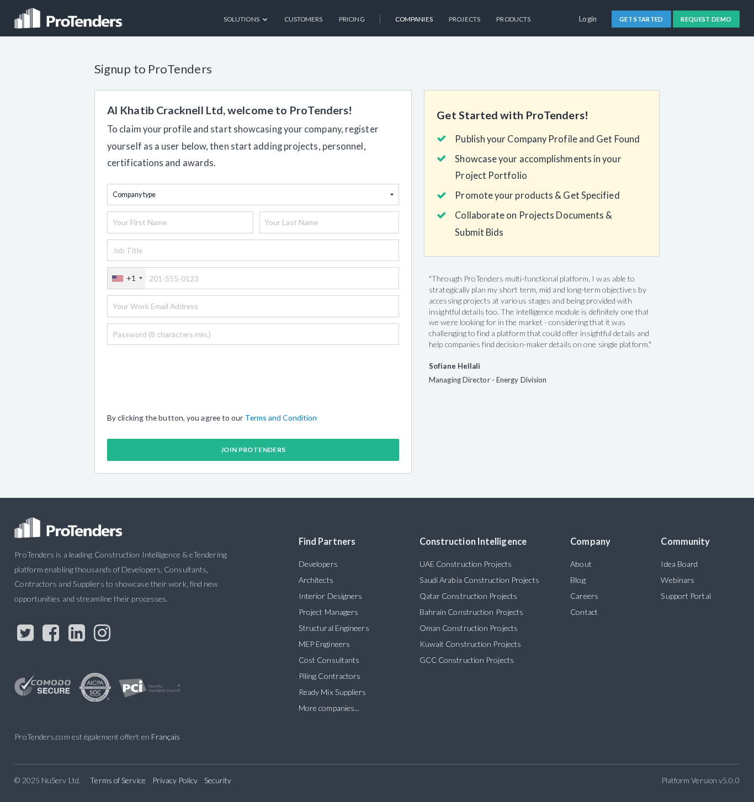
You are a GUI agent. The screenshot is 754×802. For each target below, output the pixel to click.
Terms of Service (117, 780)
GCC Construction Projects (467, 660)
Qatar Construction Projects (468, 596)
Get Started (641, 19)
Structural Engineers (334, 628)
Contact (584, 612)
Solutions (242, 19)
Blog (577, 580)
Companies (414, 19)
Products (513, 19)
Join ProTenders (253, 449)
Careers (584, 596)
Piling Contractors (330, 676)
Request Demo (706, 19)
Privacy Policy (175, 780)
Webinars (677, 580)
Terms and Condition (281, 417)
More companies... (329, 708)
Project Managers (328, 612)
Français (165, 736)
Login (588, 18)
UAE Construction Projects (466, 564)
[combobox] (127, 278)
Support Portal (685, 596)
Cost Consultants (329, 660)
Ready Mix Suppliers (333, 692)
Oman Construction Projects (469, 628)
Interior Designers (331, 596)
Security (218, 780)
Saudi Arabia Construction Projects (479, 580)
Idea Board (679, 564)
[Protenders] (69, 14)
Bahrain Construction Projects (472, 612)
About (580, 564)
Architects (316, 580)
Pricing (352, 19)
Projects (464, 19)
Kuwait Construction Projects (470, 644)
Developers (318, 564)
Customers (303, 19)
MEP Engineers (324, 644)
